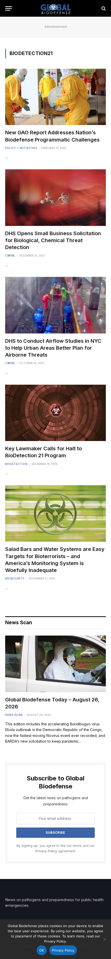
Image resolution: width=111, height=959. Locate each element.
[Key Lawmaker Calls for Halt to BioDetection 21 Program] (55, 413)
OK (41, 950)
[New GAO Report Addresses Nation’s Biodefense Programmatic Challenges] (55, 97)
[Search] (103, 8)
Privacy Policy (46, 851)
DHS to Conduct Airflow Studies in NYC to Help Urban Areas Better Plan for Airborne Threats (53, 348)
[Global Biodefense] (56, 8)
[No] (104, 939)
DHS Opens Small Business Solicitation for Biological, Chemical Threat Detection (53, 240)
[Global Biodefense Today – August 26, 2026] (55, 664)
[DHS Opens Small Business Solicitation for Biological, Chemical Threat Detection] (55, 197)
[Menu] (8, 8)
